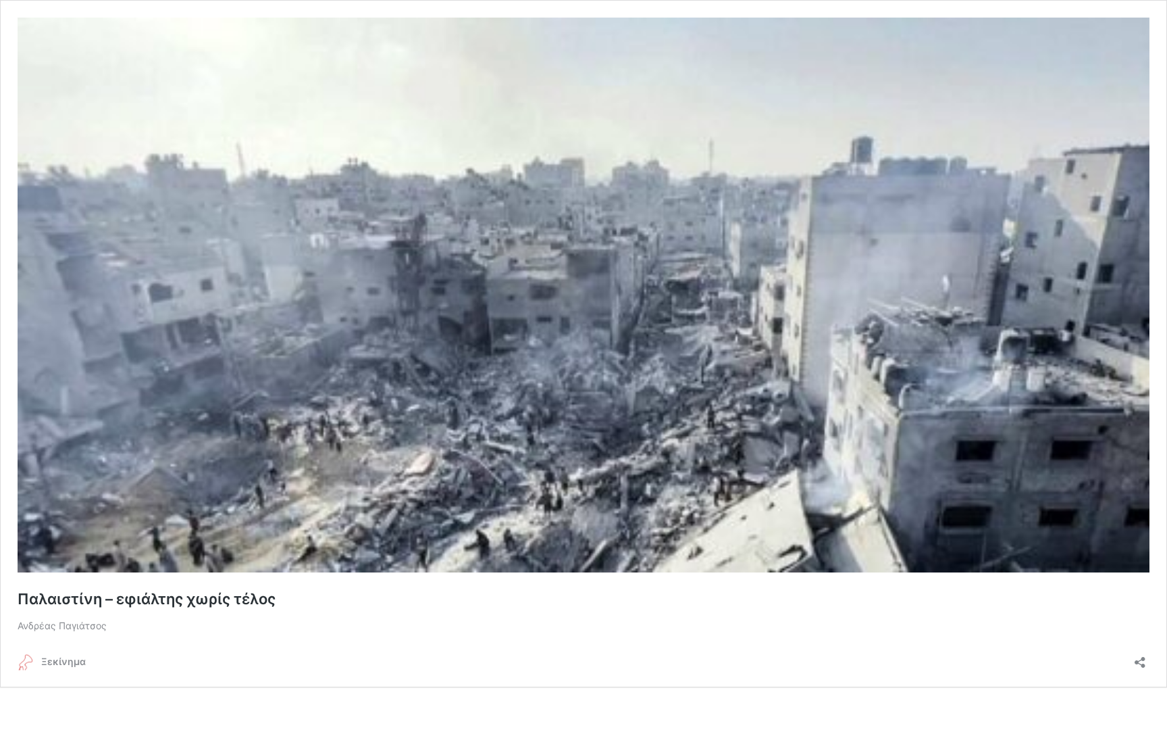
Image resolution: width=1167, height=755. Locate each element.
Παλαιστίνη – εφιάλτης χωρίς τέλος (148, 599)
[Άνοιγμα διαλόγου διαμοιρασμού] (1140, 658)
